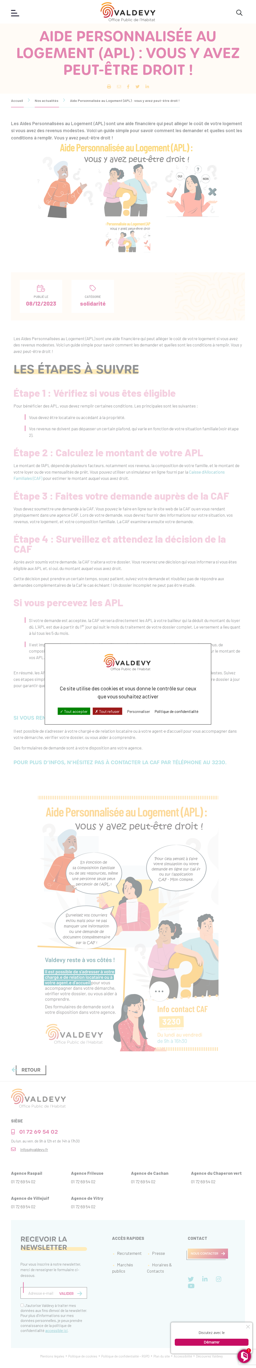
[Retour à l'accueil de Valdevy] (127, 11)
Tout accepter (75, 711)
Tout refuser (109, 711)
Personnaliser (138, 711)
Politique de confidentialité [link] (176, 711)
